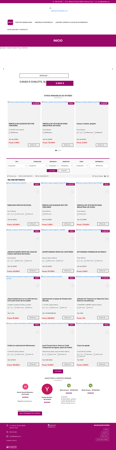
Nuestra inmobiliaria (23, 22)
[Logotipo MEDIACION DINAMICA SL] (56, 10)
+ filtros (52, 171)
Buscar (64, 170)
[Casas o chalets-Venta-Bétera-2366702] (23, 331)
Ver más (58, 371)
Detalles (33, 145)
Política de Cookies (102, 439)
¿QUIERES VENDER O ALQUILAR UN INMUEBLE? (71, 22)
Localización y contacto (17, 29)
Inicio (10, 22)
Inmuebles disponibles (44, 22)
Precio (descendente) (25, 176)
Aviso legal (105, 436)
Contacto (105, 433)
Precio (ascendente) (41, 176)
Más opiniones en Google (30, 413)
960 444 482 (13, 432)
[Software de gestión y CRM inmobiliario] (11, 447)
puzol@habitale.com (15, 436)
